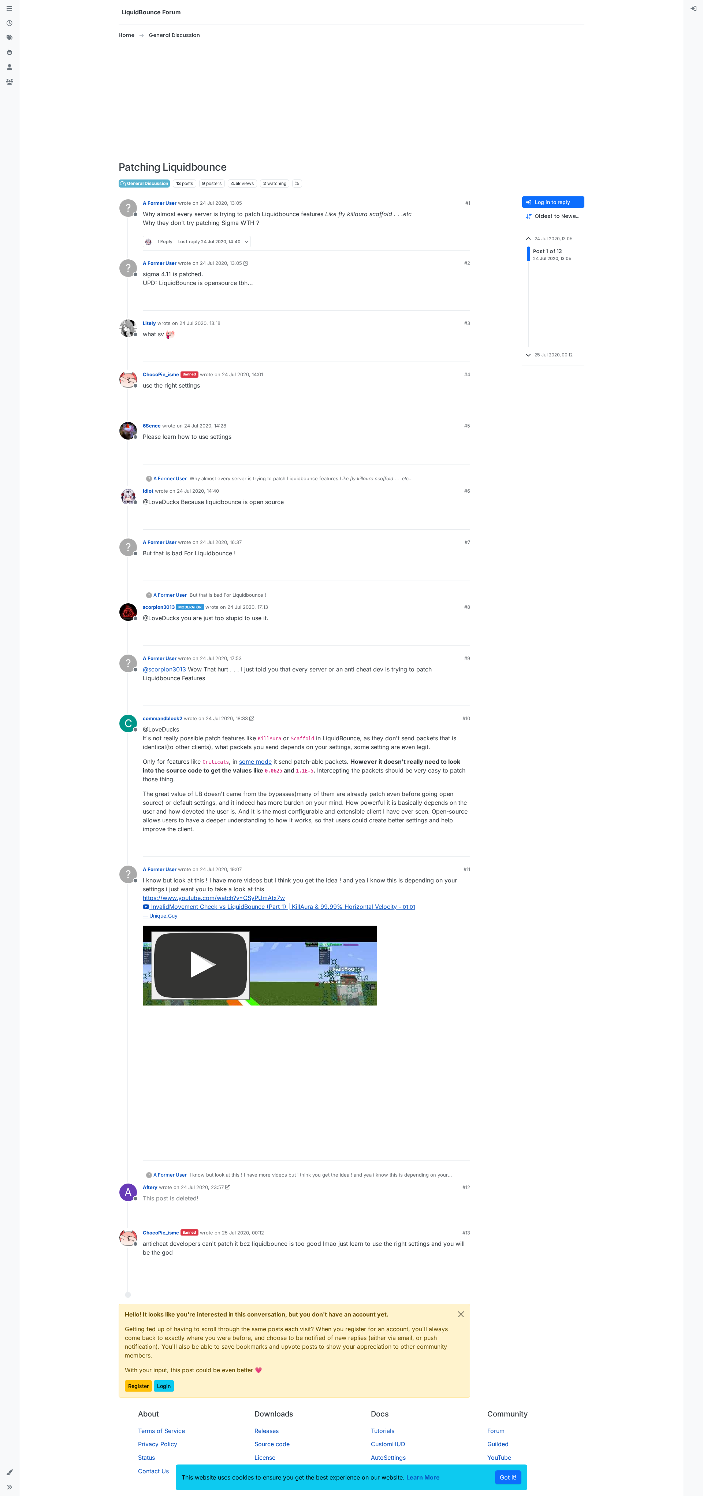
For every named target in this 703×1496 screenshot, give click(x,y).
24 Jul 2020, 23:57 (202, 1187)
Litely (149, 323)
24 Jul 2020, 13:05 (221, 203)
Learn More (423, 1477)
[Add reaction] (437, 241)
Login (164, 1386)
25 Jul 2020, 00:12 (243, 1233)
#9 (467, 658)
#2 (467, 263)
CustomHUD (388, 1444)
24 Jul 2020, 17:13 (247, 607)
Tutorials (382, 1430)
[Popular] (9, 53)
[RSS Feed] (297, 183)
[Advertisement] (351, 100)
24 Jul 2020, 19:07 (221, 869)
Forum (496, 1430)
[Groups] (9, 82)
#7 (467, 542)
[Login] (693, 9)
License (264, 1457)
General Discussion (147, 183)
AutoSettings (388, 1457)
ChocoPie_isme (161, 374)
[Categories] (9, 9)
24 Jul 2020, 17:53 (221, 658)
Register (138, 1386)
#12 (466, 1187)
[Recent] (9, 23)
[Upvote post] (451, 241)
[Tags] (9, 38)
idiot (148, 491)
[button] (9, 1472)
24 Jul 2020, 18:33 (227, 718)
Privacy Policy (157, 1444)
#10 (466, 718)
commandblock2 (162, 718)
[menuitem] (693, 9)
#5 (467, 426)
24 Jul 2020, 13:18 (199, 323)
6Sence (152, 426)
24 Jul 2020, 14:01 (242, 374)
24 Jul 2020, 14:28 (205, 426)
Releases (266, 1430)
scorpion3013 (159, 607)
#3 (467, 323)
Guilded (498, 1444)
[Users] (9, 67)
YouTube (499, 1457)
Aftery (150, 1187)
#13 (466, 1233)
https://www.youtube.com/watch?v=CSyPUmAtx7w (214, 897)
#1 (467, 203)
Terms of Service (161, 1430)
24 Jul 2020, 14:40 (198, 491)
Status (146, 1457)
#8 (467, 607)
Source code (272, 1444)
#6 (467, 491)
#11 (467, 869)
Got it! (508, 1477)
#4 (467, 374)
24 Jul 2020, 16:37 (221, 542)
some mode (255, 761)
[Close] (461, 1314)
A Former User (159, 203)
